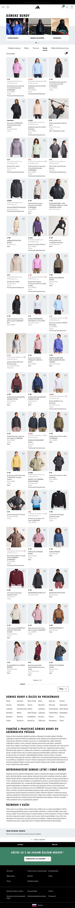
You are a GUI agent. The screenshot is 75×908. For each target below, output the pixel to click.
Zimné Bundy (53, 709)
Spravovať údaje (32, 891)
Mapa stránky (11, 876)
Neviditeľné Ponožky (31, 717)
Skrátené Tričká (9, 713)
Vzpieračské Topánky (64, 705)
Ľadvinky (9, 709)
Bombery (9, 717)
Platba (50, 876)
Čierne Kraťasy (62, 717)
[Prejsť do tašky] (72, 7)
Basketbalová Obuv (64, 713)
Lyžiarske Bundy (41, 709)
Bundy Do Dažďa (31, 721)
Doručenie (10, 871)
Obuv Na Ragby (52, 701)
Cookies (50, 891)
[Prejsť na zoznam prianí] (7, 7)
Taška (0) (54, 844)
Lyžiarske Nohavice (41, 713)
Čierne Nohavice (31, 705)
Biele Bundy (64, 709)
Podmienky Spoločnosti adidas (36, 896)
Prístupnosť (52, 896)
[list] (37, 48)
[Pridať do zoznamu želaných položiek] (23, 61)
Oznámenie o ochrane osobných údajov (16, 897)
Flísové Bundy (62, 701)
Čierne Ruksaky (52, 717)
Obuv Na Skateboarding (54, 705)
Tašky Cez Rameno (41, 721)
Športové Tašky (20, 701)
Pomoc (9, 881)
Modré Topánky (30, 709)
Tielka (8, 720)
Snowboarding (22, 709)
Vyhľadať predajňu (32, 881)
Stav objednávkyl (53, 871)
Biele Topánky (41, 701)
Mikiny (19, 713)
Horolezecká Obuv (53, 721)
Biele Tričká (32, 701)
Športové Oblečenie (41, 705)
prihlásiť (20, 844)
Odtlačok (30, 876)
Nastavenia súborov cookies (15, 891)
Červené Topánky (41, 717)
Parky (8, 701)
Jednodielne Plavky (21, 705)
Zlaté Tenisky (32, 713)
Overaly (8, 705)
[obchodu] (37, 8)
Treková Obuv (53, 713)
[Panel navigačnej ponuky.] (3, 7)
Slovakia (40, 905)
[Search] (67, 7)
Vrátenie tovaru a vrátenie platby (37, 871)
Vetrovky (20, 717)
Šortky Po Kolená (20, 721)
